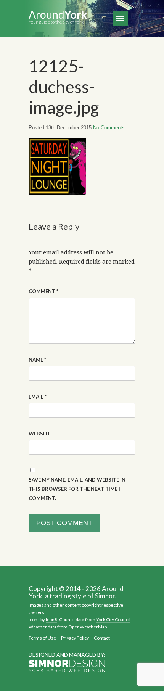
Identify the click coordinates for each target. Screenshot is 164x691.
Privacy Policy (75, 638)
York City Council (113, 619)
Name (37, 360)
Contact (102, 638)
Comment (43, 291)
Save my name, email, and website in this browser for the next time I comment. (77, 489)
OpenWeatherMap (87, 627)
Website (40, 434)
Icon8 (51, 619)
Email (38, 397)
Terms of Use (42, 638)
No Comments (109, 127)
